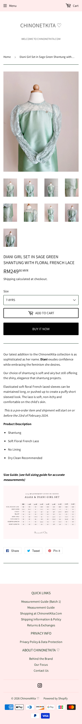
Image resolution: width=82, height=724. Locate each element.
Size (6, 291)
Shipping (9, 279)
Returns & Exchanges (41, 625)
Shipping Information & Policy (41, 619)
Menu (13, 6)
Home (7, 57)
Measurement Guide (41, 607)
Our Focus (41, 665)
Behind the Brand (41, 659)
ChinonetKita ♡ (41, 25)
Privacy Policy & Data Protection (41, 642)
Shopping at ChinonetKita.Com (41, 613)
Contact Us (41, 670)
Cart (75, 6)
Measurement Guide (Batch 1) (41, 601)
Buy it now (41, 329)
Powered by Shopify (56, 698)
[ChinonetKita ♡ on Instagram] (40, 686)
